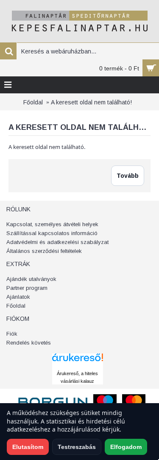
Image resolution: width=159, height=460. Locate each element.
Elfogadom (126, 446)
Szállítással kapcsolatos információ (52, 233)
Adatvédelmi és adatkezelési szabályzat (57, 242)
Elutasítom (27, 446)
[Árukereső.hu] (77, 365)
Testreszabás (77, 446)
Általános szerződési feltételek (44, 251)
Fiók (11, 334)
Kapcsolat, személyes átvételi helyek (52, 224)
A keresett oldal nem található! (91, 102)
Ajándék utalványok (31, 279)
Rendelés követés (28, 342)
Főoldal (33, 102)
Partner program (26, 288)
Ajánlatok (18, 297)
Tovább (128, 175)
